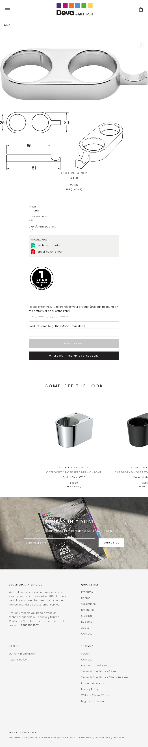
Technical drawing (49, 245)
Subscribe (111, 542)
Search (85, 653)
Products (87, 592)
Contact (86, 633)
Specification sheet (50, 251)
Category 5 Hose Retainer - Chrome (74, 472)
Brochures (87, 610)
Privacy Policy (90, 689)
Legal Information (92, 701)
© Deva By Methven (23, 732)
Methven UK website (94, 665)
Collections (88, 604)
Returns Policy (18, 659)
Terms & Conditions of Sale (98, 671)
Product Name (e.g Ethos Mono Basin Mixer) (57, 326)
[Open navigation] (7, 9)
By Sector (87, 622)
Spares (85, 598)
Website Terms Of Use (95, 695)
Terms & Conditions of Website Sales (104, 677)
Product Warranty (92, 683)
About (85, 627)
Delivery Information (22, 653)
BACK (7, 24)
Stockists (87, 616)
